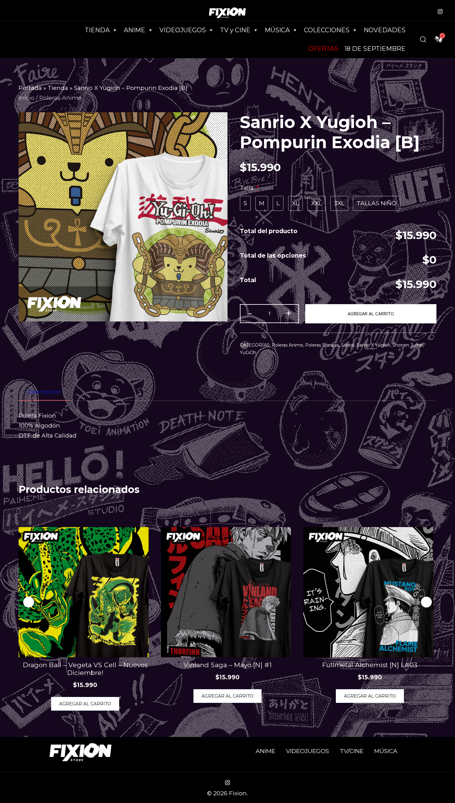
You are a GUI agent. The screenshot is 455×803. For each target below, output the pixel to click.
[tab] (44, 392)
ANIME (265, 751)
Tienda (58, 87)
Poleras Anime (60, 97)
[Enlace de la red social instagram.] (440, 10)
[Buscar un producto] (423, 39)
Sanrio (347, 345)
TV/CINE (351, 751)
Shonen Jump (407, 345)
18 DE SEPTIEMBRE (374, 48)
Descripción (44, 391)
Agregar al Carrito (371, 313)
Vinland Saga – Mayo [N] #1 (228, 665)
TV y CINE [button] (235, 30)
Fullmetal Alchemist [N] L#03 (370, 665)
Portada (30, 87)
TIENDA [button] (97, 30)
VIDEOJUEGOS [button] (182, 30)
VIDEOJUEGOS (307, 751)
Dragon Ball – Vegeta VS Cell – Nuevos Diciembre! (85, 669)
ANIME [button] (134, 30)
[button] (426, 602)
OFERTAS (323, 48)
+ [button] (288, 313)
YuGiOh (248, 352)
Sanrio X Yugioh (373, 345)
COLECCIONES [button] (326, 30)
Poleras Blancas (322, 345)
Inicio (26, 97)
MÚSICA (277, 30)
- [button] (250, 313)
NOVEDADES (384, 30)
